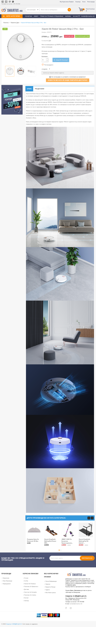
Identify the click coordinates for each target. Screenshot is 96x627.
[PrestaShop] (12, 99)
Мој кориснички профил (67, 1)
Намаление (6, 578)
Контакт (26, 598)
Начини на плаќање (30, 583)
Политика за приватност (31, 586)
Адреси (47, 589)
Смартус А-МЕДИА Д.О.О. (14, 624)
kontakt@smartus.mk (76, 603)
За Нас (26, 581)
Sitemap (26, 600)
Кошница (77, 1)
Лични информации (51, 581)
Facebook (66, 608)
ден (48, 36)
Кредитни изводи (50, 587)
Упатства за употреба (30, 592)
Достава (26, 589)
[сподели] (49, 69)
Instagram (71, 608)
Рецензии (39, 89)
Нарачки (47, 584)
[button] (87, 9)
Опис (29, 89)
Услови (26, 578)
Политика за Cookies (30, 595)
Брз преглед (29, 543)
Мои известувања (50, 592)
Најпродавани (7, 583)
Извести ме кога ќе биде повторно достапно (67, 80)
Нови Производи (7, 581)
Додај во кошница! (62, 60)
